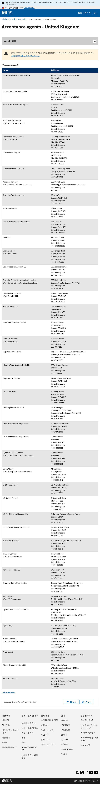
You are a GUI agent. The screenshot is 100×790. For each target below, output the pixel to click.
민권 (23, 737)
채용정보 (6, 725)
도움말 (5, 742)
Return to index (8, 692)
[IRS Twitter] (82, 772)
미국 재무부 (85, 720)
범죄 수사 (45, 739)
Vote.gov (84, 745)
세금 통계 (6, 737)
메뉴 (96, 13)
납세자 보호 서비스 (29, 728)
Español (64, 720)
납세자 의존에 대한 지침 (29, 756)
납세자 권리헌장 (28, 723)
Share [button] (73, 702)
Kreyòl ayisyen (67, 749)
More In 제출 (10, 41)
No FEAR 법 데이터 (29, 747)
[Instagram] (86, 772)
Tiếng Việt (65, 744)
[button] (88, 13)
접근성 (95, 781)
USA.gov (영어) (86, 732)
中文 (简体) (65, 725)
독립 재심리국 (27, 732)
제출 (13, 19)
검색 (80, 13)
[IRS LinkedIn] (91, 772)
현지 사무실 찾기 (9, 747)
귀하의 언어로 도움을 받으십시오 (25, 55)
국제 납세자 (22, 19)
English (64, 754)
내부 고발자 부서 (48, 744)
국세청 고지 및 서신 (49, 720)
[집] (7, 12)
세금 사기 (45, 734)
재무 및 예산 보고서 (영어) (10, 731)
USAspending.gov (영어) (89, 739)
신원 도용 (45, 725)
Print (88, 702)
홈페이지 (5, 19)
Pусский (64, 739)
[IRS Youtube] (96, 772)
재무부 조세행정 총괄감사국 (88, 726)
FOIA (23, 742)
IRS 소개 (5, 720)
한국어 (64, 734)
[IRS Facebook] (77, 772)
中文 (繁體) (65, 729)
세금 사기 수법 (47, 729)
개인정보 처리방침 (82, 781)
